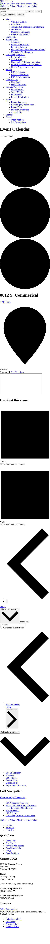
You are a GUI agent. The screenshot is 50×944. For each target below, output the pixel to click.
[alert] (25, 435)
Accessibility (16, 112)
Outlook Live (11, 780)
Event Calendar (18, 57)
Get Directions (17, 372)
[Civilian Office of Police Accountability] (18, 5)
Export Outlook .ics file (16, 785)
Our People (16, 29)
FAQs (8, 851)
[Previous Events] (28, 599)
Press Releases (17, 89)
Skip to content (6, 1)
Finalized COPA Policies (22, 808)
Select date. (25, 621)
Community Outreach (15, 54)
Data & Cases (12, 79)
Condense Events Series (13, 627)
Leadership (16, 24)
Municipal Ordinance (20, 32)
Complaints (11, 37)
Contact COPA (12, 926)
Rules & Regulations (20, 34)
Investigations (12, 39)
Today (3, 606)
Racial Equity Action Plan (22, 105)
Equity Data (16, 107)
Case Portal (16, 82)
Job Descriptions (18, 122)
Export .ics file (12, 783)
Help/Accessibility (14, 919)
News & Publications (15, 87)
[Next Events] (7, 601)
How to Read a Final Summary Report (28, 49)
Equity (8, 99)
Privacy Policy (12, 924)
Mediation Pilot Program (22, 52)
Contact (9, 115)
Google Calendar (13, 773)
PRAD (9, 69)
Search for (4, 9)
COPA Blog (16, 59)
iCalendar (10, 775)
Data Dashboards (18, 84)
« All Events (5, 302)
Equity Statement (18, 102)
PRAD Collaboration (20, 77)
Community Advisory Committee (25, 62)
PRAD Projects (18, 72)
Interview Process (19, 47)
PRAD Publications (19, 74)
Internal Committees (20, 110)
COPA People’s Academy (22, 67)
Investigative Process (20, 44)
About (8, 19)
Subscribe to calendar (10, 732)
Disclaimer (10, 921)
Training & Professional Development (27, 27)
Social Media (17, 92)
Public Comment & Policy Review (26, 64)
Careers (9, 117)
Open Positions (17, 120)
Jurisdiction (16, 42)
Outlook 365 (11, 778)
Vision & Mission (19, 22)
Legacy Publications (20, 97)
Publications (16, 94)
